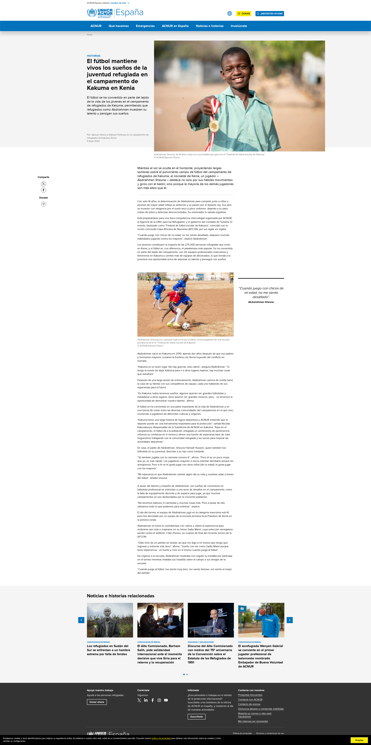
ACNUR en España (175, 25)
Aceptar (359, 740)
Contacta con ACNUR (250, 699)
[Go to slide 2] (187, 675)
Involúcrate (239, 25)
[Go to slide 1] (184, 675)
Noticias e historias (209, 25)
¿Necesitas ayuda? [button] (272, 13)
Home (89, 34)
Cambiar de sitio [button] (118, 2)
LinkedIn (146, 700)
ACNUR (96, 25)
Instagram (159, 700)
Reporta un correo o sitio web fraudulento (254, 715)
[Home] (107, 13)
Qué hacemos (119, 25)
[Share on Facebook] (43, 190)
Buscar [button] (220, 13)
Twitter (139, 700)
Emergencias (145, 25)
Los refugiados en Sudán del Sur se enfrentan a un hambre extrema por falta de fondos (108, 650)
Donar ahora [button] (97, 702)
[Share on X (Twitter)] (43, 183)
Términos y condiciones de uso (270, 733)
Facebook (152, 700)
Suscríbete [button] (196, 716)
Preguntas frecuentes (250, 694)
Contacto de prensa (249, 704)
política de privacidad (161, 738)
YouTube (166, 700)
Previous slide (81, 620)
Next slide (290, 620)
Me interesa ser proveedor (253, 721)
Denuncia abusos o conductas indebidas (261, 708)
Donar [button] (246, 13)
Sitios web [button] (229, 13)
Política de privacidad (242, 733)
